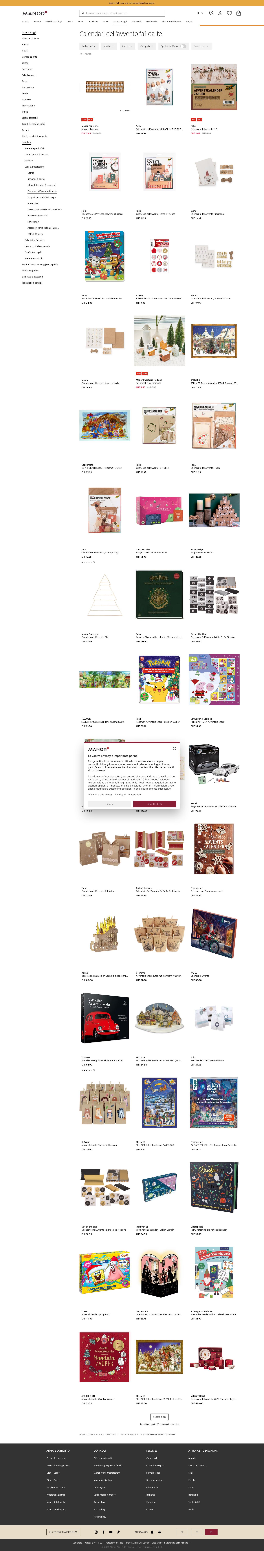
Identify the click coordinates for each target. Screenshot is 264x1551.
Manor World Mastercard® (107, 1473)
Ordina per (87, 46)
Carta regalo (152, 1458)
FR (197, 1532)
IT (198, 13)
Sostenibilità (194, 1502)
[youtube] (111, 1532)
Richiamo (150, 1495)
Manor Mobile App (103, 1480)
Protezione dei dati (114, 1543)
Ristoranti (193, 1495)
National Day (100, 1517)
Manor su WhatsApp (56, 1509)
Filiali (190, 1473)
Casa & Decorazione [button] (129, 1435)
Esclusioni (151, 1502)
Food (191, 1487)
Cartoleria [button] (110, 1435)
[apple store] (152, 1532)
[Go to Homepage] (35, 13)
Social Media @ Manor (105, 1495)
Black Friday (99, 1509)
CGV (100, 1543)
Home (82, 1435)
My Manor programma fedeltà (108, 1465)
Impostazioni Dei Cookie (137, 1543)
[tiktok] (118, 1532)
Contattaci (77, 1543)
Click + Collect (53, 1473)
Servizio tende (153, 1473)
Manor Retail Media (55, 1502)
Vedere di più (159, 1417)
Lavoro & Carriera (196, 1465)
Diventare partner (154, 1480)
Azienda (192, 1458)
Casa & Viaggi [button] (95, 1435)
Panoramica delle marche (176, 1543)
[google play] (159, 1532)
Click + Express (53, 1480)
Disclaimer (157, 1543)
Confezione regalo (155, 1465)
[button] (26, 21)
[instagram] (96, 1532)
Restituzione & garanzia (57, 1465)
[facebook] (104, 1532)
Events (191, 1480)
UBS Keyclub (100, 1487)
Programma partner (55, 1495)
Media (191, 1509)
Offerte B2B (152, 1487)
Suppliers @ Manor (55, 1487)
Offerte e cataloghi (103, 1458)
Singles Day (99, 1502)
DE (182, 1532)
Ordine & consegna (55, 1458)
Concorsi (150, 1509)
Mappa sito (90, 1543)
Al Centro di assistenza (63, 1532)
